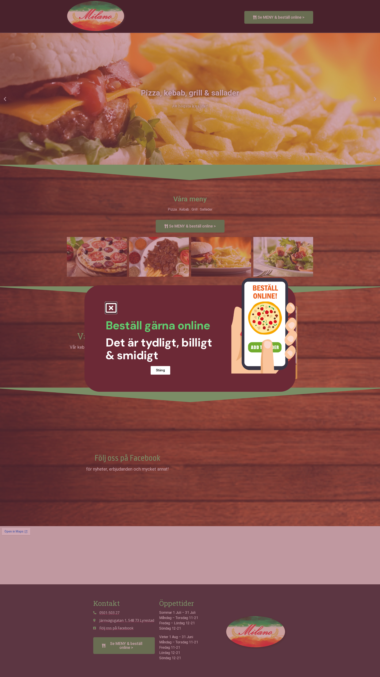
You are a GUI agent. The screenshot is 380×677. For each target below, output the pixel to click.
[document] (190, 338)
